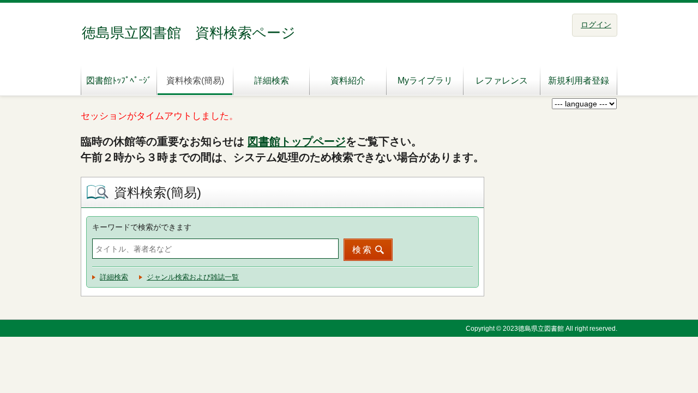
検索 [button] (362, 249)
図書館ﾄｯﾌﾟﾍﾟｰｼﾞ (119, 80)
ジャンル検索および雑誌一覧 (193, 277)
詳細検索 (271, 80)
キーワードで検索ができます (141, 227)
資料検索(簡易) (195, 80)
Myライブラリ (425, 80)
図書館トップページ (297, 141)
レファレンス (502, 80)
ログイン (596, 24)
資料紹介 (347, 80)
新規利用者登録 (578, 80)
